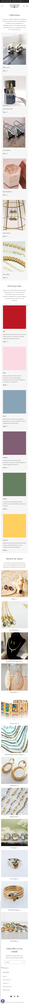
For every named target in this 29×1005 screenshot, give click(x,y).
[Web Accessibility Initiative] (3, 1001)
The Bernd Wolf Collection (13, 661)
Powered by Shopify (19, 1002)
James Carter (13, 723)
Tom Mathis (13, 941)
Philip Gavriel (14, 817)
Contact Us (6, 983)
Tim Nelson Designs (13, 910)
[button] (1, 6)
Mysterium (14, 786)
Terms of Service (7, 986)
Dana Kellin (13, 692)
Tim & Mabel (13, 879)
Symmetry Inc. (12, 1002)
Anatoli (14, 599)
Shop (4, 70)
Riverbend (14, 848)
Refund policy (6, 990)
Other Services (7, 979)
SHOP (4, 341)
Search (5, 976)
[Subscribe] (23, 962)
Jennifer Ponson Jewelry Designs (13, 754)
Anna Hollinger (13, 630)
